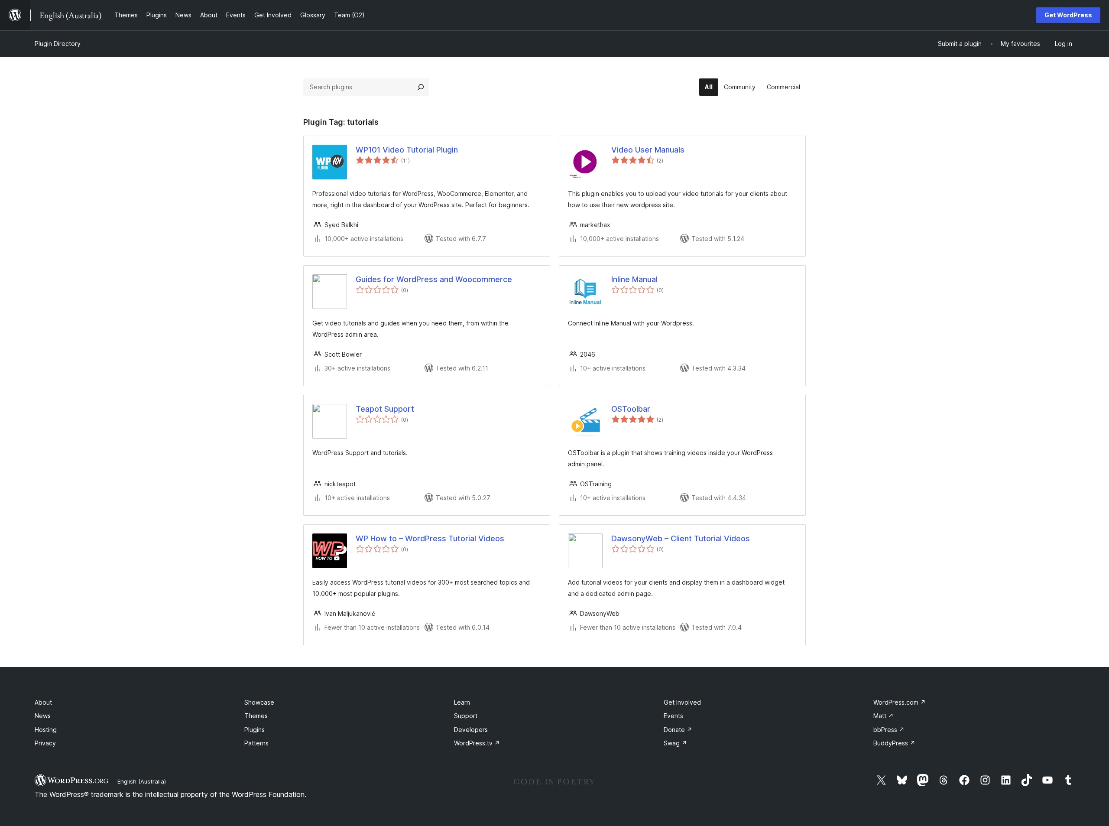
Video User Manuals (647, 149)
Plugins (254, 729)
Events (673, 715)
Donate (678, 729)
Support (465, 715)
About (43, 702)
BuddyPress (894, 743)
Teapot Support (385, 408)
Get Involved (682, 702)
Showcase (259, 702)
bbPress (889, 729)
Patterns (256, 743)
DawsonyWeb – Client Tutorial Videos (680, 538)
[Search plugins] (420, 87)
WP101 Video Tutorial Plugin (407, 149)
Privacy (45, 743)
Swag (675, 743)
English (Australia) (141, 781)
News (43, 715)
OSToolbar (630, 408)
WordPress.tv (477, 743)
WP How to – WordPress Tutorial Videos (430, 538)
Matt (883, 715)
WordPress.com (899, 702)
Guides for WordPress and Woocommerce (434, 279)
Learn (462, 702)
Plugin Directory (58, 43)
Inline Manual (634, 279)
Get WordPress (1068, 15)
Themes (256, 715)
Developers (471, 729)
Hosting (46, 729)
